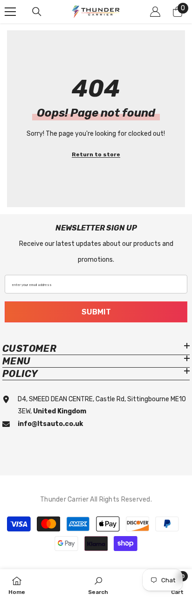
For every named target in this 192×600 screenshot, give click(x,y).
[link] (98, 584)
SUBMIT (96, 311)
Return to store (96, 154)
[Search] (36, 11)
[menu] (10, 11)
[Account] (155, 12)
